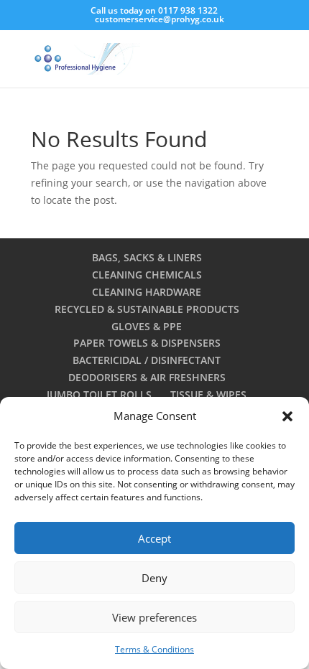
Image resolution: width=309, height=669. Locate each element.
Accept (154, 538)
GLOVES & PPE (146, 326)
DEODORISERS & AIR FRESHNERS (147, 377)
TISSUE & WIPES (208, 394)
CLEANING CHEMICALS (147, 274)
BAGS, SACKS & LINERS (147, 257)
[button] (287, 416)
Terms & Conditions (154, 649)
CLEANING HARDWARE (146, 292)
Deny (154, 578)
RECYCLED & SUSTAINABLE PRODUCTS (147, 309)
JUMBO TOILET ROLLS (99, 394)
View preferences (154, 617)
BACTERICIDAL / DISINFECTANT (147, 360)
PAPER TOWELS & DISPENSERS (147, 343)
